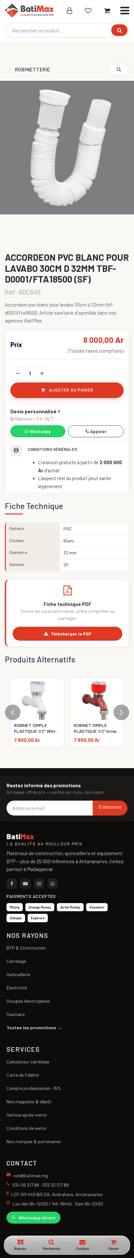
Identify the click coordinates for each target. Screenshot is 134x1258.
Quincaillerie (18, 974)
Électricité (17, 987)
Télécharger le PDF (71, 633)
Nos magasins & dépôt (29, 1101)
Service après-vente (27, 1115)
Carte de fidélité (23, 1075)
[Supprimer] (17, 373)
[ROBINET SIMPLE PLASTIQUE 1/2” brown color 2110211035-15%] (97, 701)
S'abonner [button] (110, 807)
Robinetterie (32, 69)
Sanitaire (16, 1014)
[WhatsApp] (52, 883)
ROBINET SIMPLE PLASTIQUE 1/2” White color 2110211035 (36, 730)
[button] (119, 69)
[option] (67, 712)
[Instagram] (39, 883)
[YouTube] (25, 883)
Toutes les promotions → (34, 1027)
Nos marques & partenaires (34, 1141)
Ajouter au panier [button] (70, 390)
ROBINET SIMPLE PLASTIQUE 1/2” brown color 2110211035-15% (96, 730)
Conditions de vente (26, 1128)
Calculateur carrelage (28, 1061)
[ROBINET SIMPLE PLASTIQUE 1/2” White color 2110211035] (37, 701)
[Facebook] (12, 883)
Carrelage (16, 961)
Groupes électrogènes (28, 1001)
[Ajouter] (41, 373)
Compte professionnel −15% (34, 1088)
